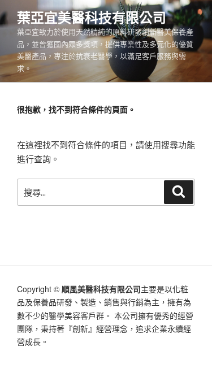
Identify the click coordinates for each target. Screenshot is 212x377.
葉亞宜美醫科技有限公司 (91, 17)
